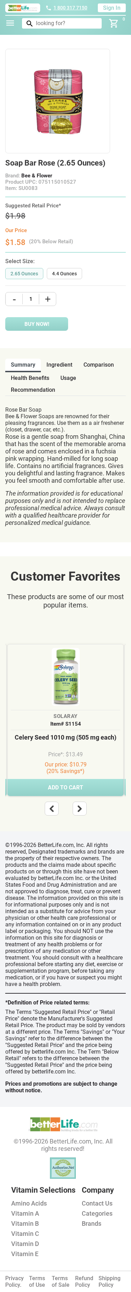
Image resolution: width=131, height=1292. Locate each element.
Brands (91, 1223)
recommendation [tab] (33, 390)
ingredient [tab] (59, 364)
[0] (114, 23)
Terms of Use (37, 1281)
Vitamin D (25, 1243)
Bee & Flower (36, 176)
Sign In (112, 8)
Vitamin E (24, 1253)
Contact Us (97, 1203)
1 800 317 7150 (70, 7)
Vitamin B (25, 1223)
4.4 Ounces (64, 273)
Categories (97, 1213)
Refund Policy (84, 1281)
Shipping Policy (110, 1281)
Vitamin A (25, 1213)
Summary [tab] (23, 364)
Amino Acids (29, 1203)
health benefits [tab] (30, 378)
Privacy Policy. (14, 1281)
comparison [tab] (98, 364)
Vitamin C (25, 1233)
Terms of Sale (61, 1281)
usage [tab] (68, 378)
